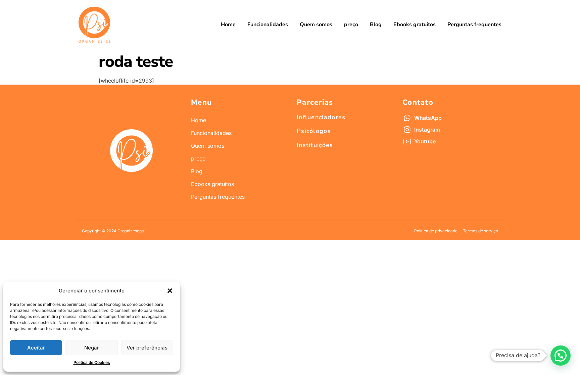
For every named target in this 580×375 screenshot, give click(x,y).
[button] (169, 290)
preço (351, 24)
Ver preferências (147, 347)
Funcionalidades (267, 24)
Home (228, 24)
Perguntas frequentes (474, 24)
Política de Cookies (92, 362)
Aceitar (36, 347)
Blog (376, 24)
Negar (91, 347)
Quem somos (316, 24)
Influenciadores (321, 117)
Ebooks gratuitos (414, 24)
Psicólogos (314, 131)
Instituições (315, 145)
